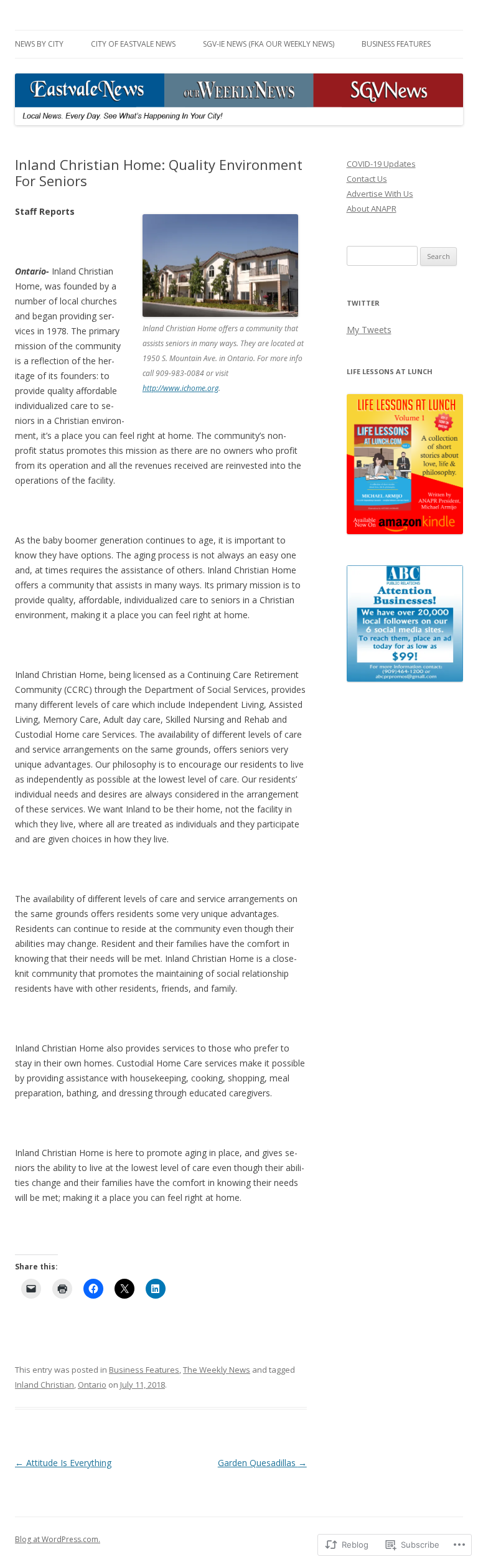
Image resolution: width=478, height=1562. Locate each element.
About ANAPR (371, 208)
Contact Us (367, 178)
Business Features (396, 44)
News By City (39, 44)
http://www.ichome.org (180, 388)
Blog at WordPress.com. (57, 1539)
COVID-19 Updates (381, 163)
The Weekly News (216, 1369)
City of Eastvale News (133, 44)
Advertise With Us (380, 193)
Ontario (92, 1384)
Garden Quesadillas (262, 1463)
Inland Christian (44, 1384)
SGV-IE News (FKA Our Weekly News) (268, 44)
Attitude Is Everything (63, 1463)
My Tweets (369, 330)
